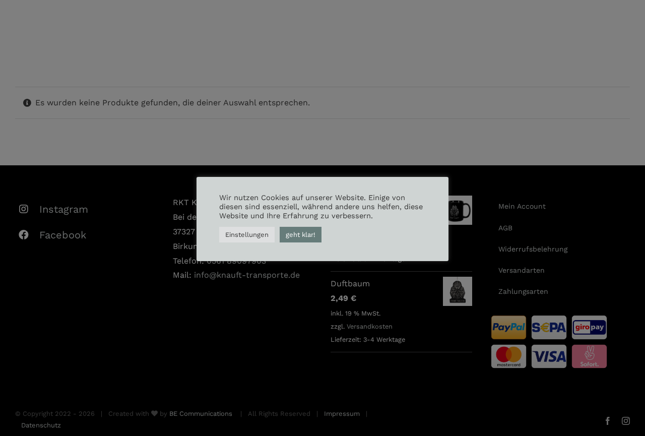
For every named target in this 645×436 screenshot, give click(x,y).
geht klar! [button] (300, 234)
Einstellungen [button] (247, 234)
